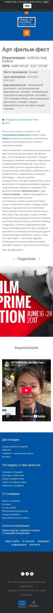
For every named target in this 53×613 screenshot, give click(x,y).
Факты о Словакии (11, 500)
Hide (27, 6)
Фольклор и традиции (13, 485)
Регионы (6, 456)
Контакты (34, 544)
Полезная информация (16, 525)
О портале (28, 541)
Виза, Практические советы (15, 517)
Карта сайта (12, 541)
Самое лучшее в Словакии (15, 446)
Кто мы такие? (9, 507)
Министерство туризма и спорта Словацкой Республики (21, 532)
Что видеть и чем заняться (21, 465)
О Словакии (10, 494)
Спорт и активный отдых (14, 482)
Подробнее (26, 259)
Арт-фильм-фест (15, 249)
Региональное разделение (15, 511)
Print (7, 123)
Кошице (5, 138)
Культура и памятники (13, 475)
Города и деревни (11, 514)
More (46, 1)
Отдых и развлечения (13, 478)
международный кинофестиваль (16, 135)
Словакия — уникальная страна (17, 453)
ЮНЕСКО (6, 450)
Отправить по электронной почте (21, 119)
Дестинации (10, 439)
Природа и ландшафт (12, 472)
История (6, 504)
